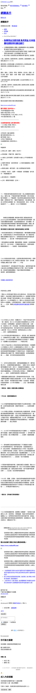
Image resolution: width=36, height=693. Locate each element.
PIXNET (8, 668)
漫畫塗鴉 (13, 608)
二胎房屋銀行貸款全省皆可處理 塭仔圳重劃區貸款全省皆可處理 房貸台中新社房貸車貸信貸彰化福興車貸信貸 (19, 572)
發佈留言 (3, 624)
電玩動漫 (14, 26)
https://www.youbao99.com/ (8, 105)
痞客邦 (15, 603)
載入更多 (3, 614)
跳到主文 (3, 17)
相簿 (5, 29)
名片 (5, 33)
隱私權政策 (29, 668)
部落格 (6, 31)
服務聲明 (18, 669)
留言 (18, 603)
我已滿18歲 (4, 689)
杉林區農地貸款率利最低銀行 (21, 304)
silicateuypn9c (4, 593)
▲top (2, 610)
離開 (10, 689)
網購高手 (6, 13)
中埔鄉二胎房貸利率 (7, 280)
